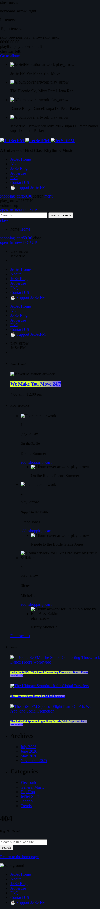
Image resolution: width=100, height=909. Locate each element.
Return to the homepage (19, 857)
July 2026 (28, 746)
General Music (32, 787)
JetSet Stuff (30, 796)
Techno (27, 801)
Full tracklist (20, 636)
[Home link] (37, 140)
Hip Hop (28, 792)
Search (61, 215)
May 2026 (29, 756)
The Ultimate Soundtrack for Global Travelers (37, 696)
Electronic (29, 782)
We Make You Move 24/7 (35, 384)
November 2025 (34, 760)
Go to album (10, 56)
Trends (26, 806)
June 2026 (29, 751)
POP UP (18, 210)
